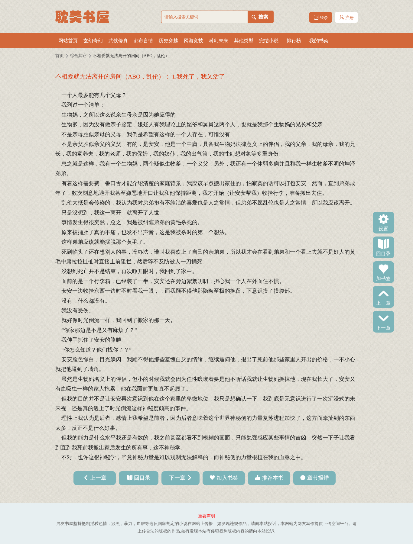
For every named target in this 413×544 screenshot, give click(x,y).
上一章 (383, 303)
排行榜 (294, 40)
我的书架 (319, 40)
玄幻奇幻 (93, 40)
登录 (323, 17)
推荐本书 (273, 478)
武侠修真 (118, 40)
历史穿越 (168, 40)
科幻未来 (218, 40)
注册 (349, 17)
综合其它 (78, 55)
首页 (59, 55)
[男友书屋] (85, 17)
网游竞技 (193, 40)
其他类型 (243, 40)
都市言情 (143, 40)
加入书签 (227, 478)
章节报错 (318, 478)
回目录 (383, 253)
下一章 (383, 327)
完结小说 (268, 40)
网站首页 (68, 40)
